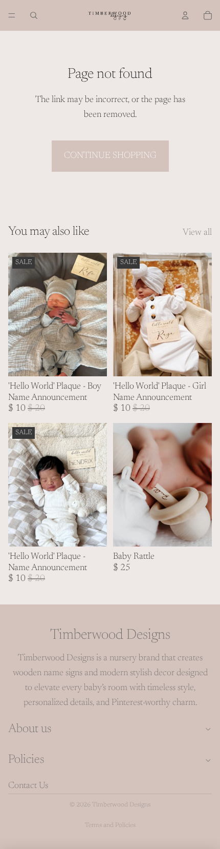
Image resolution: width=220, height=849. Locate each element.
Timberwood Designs (121, 805)
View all (197, 232)
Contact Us (28, 786)
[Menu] (12, 15)
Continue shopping (110, 155)
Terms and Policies (110, 825)
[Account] (185, 15)
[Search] (34, 15)
